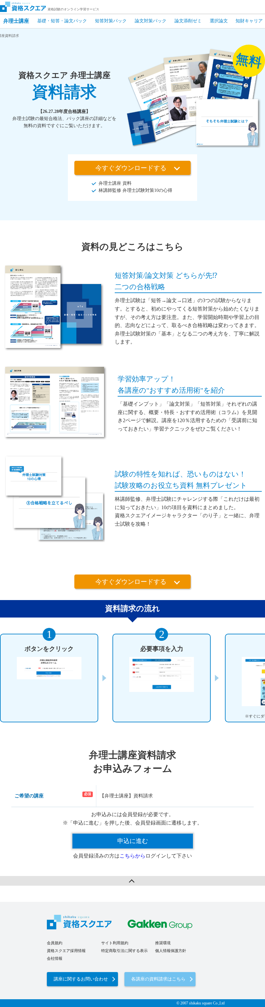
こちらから (132, 856)
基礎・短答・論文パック (62, 20)
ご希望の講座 (29, 795)
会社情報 (54, 958)
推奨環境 (163, 943)
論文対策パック (150, 20)
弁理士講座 (16, 21)
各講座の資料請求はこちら (158, 979)
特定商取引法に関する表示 (124, 950)
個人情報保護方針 (170, 950)
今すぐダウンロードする (130, 167)
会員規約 (54, 943)
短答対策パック (111, 20)
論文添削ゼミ (188, 20)
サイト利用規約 (114, 943)
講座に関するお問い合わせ (81, 979)
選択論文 (219, 20)
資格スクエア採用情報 (66, 950)
